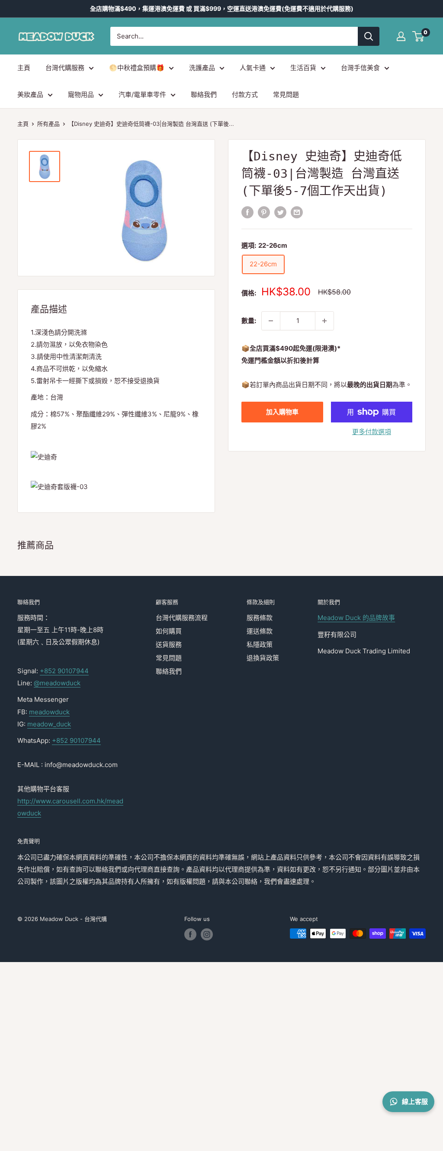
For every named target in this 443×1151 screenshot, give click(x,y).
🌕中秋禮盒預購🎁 (136, 68)
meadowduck (49, 712)
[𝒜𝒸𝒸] (401, 36)
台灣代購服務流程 (182, 618)
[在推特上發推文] (280, 212)
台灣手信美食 (360, 68)
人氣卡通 (253, 68)
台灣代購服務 (64, 68)
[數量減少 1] (271, 321)
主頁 (23, 68)
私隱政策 (260, 644)
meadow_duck (49, 724)
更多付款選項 (371, 432)
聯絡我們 (204, 94)
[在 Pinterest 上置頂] (264, 212)
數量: (248, 321)
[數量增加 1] (324, 321)
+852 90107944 (64, 671)
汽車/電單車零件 (142, 94)
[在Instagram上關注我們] (207, 934)
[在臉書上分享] (247, 212)
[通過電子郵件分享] (297, 212)
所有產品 (48, 123)
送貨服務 (169, 644)
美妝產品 (30, 94)
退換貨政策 (263, 658)
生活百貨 (303, 68)
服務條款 (260, 618)
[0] (418, 36)
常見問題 (286, 94)
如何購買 (169, 631)
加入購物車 (282, 412)
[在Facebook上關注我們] (190, 934)
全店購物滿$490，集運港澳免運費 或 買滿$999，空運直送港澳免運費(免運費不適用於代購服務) (221, 8)
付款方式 (245, 94)
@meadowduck (57, 683)
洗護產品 (202, 68)
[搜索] (368, 36)
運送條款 (260, 631)
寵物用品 (81, 94)
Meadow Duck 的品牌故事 (356, 618)
